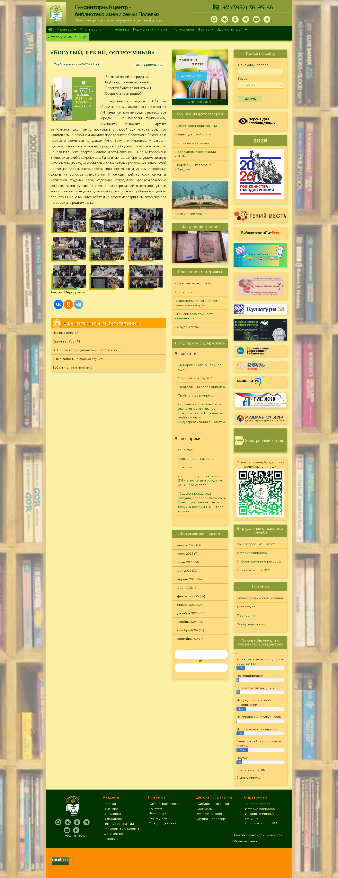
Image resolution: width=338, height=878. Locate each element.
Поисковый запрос (253, 65)
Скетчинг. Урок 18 (66, 341)
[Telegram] (78, 304)
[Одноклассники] (68, 304)
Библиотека (260, 232)
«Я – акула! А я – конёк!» (193, 283)
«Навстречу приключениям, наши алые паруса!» (210, 100)
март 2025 (185, 588)
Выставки (205, 29)
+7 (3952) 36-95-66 (248, 7)
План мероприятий (95, 29)
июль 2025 (185, 553)
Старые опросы (248, 777)
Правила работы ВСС (253, 570)
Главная (50, 29)
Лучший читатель (210, 814)
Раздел (243, 78)
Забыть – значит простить (72, 367)
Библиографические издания (260, 598)
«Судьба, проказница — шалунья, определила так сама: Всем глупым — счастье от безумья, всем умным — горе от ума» (202, 502)
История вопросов (252, 553)
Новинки (122, 29)
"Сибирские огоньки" (213, 804)
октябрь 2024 (187, 630)
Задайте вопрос (257, 804)
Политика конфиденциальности (257, 835)
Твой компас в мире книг (198, 395)
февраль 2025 (188, 596)
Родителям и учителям (150, 29)
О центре (63, 30)
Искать (250, 99)
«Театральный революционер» (202, 387)
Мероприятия (75, 292)
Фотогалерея (183, 29)
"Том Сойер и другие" (195, 378)
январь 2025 (186, 605)
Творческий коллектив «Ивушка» (193, 167)
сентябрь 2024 (188, 639)
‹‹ (202, 654)
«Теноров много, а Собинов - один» (200, 367)
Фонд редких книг (251, 624)
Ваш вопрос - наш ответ (197, 459)
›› (202, 667)
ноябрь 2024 (187, 622)
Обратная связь (244, 841)
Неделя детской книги (193, 134)
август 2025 (186, 545)
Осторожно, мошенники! (67, 37)
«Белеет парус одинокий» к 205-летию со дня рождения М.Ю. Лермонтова (200, 480)
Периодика (246, 615)
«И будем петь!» (187, 327)
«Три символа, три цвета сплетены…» (194, 316)
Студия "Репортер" (211, 819)
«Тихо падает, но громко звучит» (78, 359)
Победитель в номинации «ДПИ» (195, 154)
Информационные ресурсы (259, 561)
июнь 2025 (185, 562)
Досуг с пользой (229, 30)
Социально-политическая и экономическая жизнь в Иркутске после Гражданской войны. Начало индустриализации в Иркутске (202, 413)
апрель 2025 (186, 579)
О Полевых (112, 814)
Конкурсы (204, 809)
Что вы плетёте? (65, 332)
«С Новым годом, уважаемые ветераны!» (85, 350)
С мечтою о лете (188, 292)
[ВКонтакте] (58, 304)
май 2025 (184, 570)
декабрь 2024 (188, 613)
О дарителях (113, 819)
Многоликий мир (188, 213)
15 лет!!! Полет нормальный (196, 126)
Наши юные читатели (192, 143)
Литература (246, 607)
